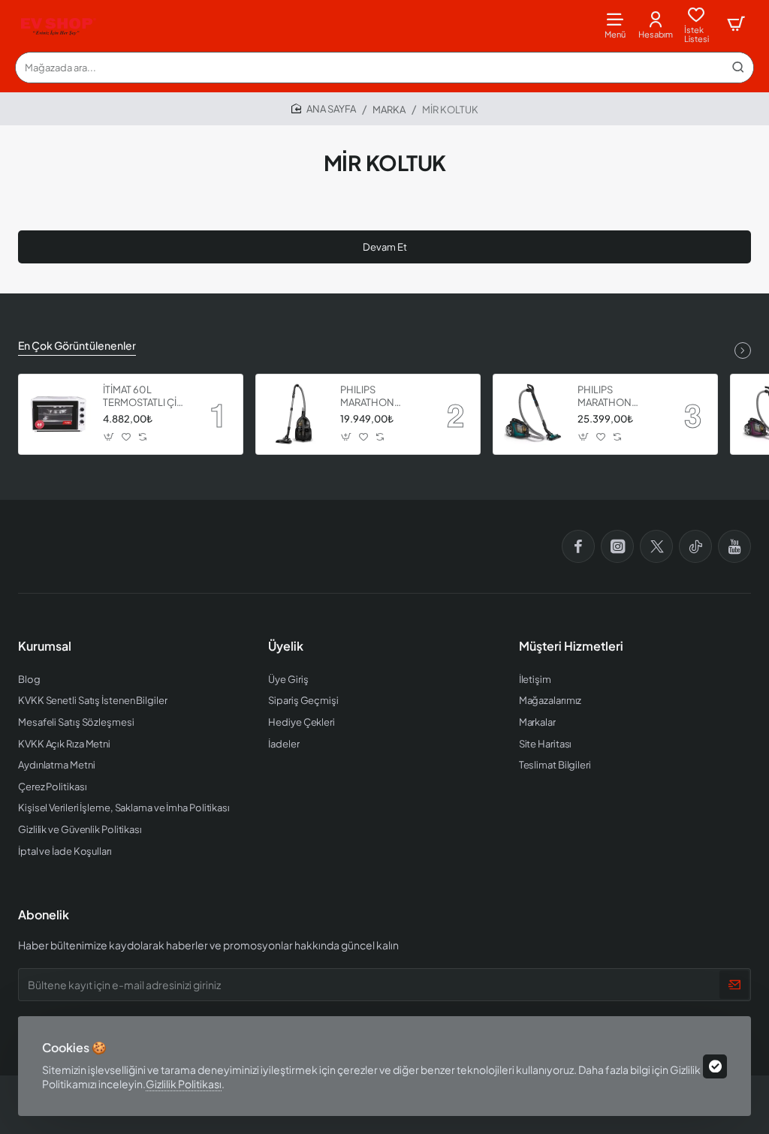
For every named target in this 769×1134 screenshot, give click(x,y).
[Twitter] (656, 546)
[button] (109, 437)
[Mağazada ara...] (738, 68)
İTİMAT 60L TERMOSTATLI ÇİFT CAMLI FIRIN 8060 (145, 397)
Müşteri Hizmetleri (571, 646)
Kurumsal (44, 646)
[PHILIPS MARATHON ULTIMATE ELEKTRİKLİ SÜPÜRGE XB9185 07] (533, 414)
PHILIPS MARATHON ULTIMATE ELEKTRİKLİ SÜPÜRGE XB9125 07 (381, 397)
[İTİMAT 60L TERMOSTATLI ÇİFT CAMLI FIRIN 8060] (58, 414)
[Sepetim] (736, 24)
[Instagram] (617, 546)
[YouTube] (734, 546)
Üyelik (285, 646)
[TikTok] (695, 546)
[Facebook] (578, 546)
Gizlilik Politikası (184, 1083)
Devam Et (385, 247)
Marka (389, 110)
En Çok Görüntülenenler (77, 345)
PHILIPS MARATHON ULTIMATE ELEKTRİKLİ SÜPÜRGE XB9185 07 (618, 397)
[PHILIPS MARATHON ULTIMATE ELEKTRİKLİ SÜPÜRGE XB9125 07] (296, 414)
